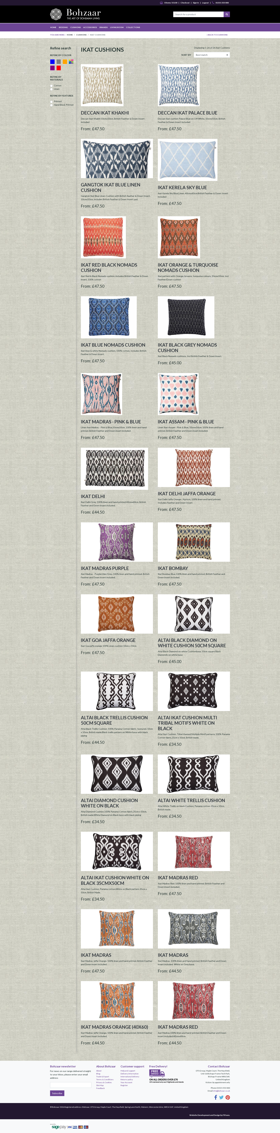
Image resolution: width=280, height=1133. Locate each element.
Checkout (185, 2)
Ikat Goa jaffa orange (108, 640)
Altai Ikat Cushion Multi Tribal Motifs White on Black (187, 723)
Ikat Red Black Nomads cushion (109, 267)
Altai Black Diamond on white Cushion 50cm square (192, 642)
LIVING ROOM (116, 27)
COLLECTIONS (133, 27)
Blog (98, 1073)
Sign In (196, 2)
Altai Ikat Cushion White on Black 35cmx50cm (115, 880)
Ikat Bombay (173, 568)
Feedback (100, 1088)
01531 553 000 (222, 2)
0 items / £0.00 (170, 2)
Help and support (128, 1071)
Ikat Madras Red (178, 877)
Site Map (100, 1085)
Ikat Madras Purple (105, 568)
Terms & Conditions (105, 1079)
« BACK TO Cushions (217, 35)
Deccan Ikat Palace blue (187, 112)
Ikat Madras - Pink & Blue (111, 421)
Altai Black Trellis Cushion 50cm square (114, 720)
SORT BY (186, 54)
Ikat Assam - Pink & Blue (186, 421)
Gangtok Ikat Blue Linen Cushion (110, 187)
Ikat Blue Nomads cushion (113, 345)
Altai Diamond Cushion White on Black (109, 803)
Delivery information (130, 1073)
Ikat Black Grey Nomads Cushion (187, 347)
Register (124, 1085)
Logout (205, 2)
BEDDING (63, 27)
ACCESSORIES (90, 27)
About (98, 1071)
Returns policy (127, 1079)
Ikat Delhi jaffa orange (187, 493)
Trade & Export (102, 1076)
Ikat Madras (96, 955)
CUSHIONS (75, 27)
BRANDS (103, 27)
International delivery (130, 1076)
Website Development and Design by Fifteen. (209, 1115)
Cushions (81, 35)
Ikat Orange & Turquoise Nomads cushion (188, 267)
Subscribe (57, 1093)
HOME (53, 27)
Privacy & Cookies (104, 1082)
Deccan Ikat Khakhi (105, 112)
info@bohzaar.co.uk (221, 1091)
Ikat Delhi (93, 496)
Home (70, 35)
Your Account (126, 1082)
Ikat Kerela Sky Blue (182, 187)
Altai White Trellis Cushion (191, 800)
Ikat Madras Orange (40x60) (114, 1027)
